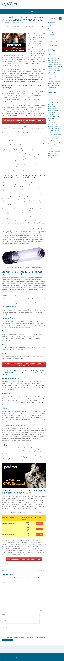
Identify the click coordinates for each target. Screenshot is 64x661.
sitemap (23, 657)
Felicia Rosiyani (19, 22)
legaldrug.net (18, 657)
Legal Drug (9, 3)
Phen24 (50, 39)
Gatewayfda (8, 657)
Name (4, 614)
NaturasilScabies (53, 32)
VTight (50, 43)
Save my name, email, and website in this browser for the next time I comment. (24, 637)
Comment (5, 582)
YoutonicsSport (52, 45)
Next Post (5, 570)
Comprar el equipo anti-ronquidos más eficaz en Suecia (55, 98)
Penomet (8, 563)
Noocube (51, 34)
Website (4, 627)
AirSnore (51, 26)
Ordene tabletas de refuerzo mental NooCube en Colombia (55, 60)
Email (4, 621)
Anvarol (50, 28)
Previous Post (41, 570)
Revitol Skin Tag (52, 41)
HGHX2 (50, 30)
